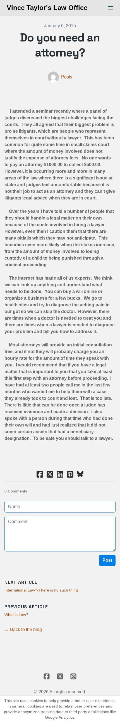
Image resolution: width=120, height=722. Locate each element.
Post (107, 560)
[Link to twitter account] (60, 676)
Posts (66, 77)
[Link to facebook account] (46, 676)
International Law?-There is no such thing (41, 590)
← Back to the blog (23, 629)
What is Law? (16, 614)
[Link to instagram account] (73, 676)
